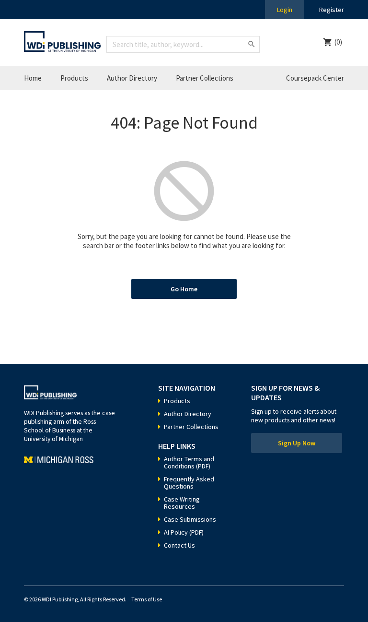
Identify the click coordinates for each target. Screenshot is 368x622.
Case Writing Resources (182, 503)
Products (74, 78)
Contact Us (179, 545)
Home (33, 78)
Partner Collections (204, 78)
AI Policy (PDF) (184, 532)
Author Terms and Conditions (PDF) (189, 462)
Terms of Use (146, 599)
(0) (338, 42)
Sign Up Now (296, 443)
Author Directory (132, 78)
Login (284, 9)
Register (331, 9)
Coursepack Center (315, 78)
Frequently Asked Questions (189, 482)
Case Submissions (190, 519)
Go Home (184, 289)
